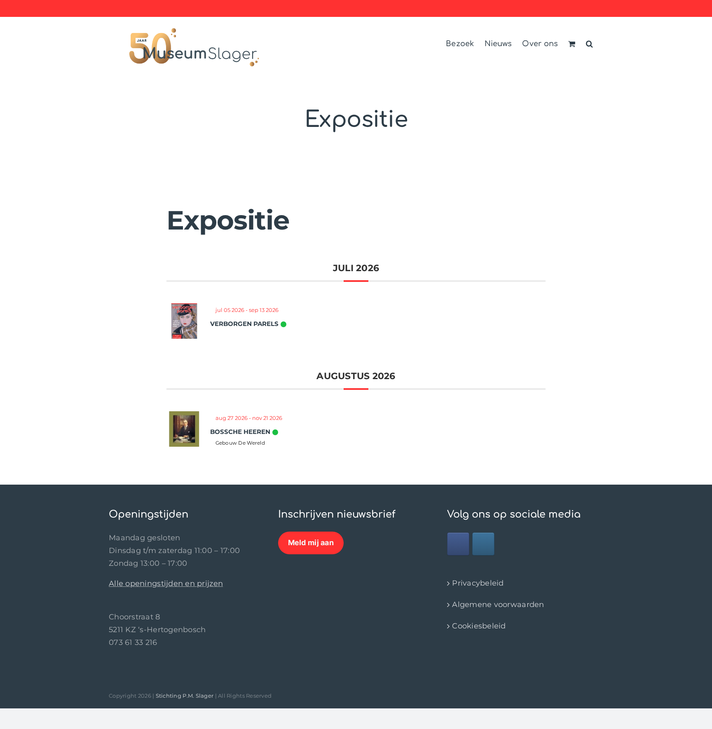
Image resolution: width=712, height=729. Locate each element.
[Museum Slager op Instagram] (483, 544)
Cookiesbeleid (479, 626)
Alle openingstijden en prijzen (166, 583)
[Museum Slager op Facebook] (458, 544)
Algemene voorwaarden (498, 604)
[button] (589, 42)
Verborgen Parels (244, 324)
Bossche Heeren (240, 432)
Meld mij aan (311, 542)
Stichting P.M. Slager (185, 695)
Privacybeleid (478, 583)
